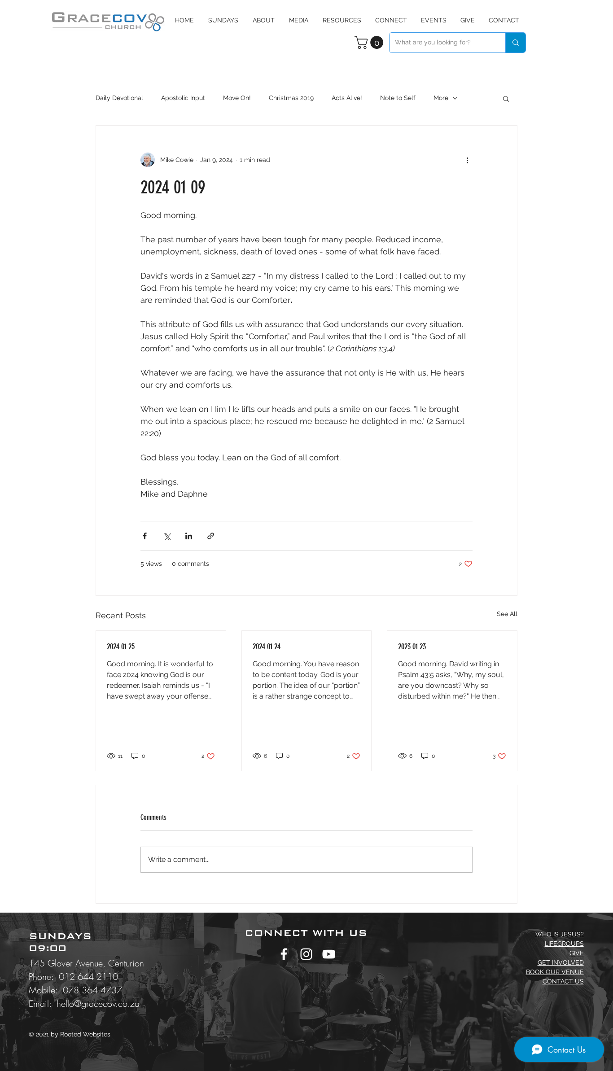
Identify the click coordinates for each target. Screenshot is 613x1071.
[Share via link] (210, 536)
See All (507, 613)
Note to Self (398, 97)
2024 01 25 (121, 646)
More (440, 97)
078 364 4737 (92, 990)
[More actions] (467, 159)
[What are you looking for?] (515, 42)
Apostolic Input (183, 97)
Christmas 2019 (291, 97)
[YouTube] (329, 954)
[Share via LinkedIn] (188, 536)
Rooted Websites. (86, 1034)
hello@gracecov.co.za (98, 1003)
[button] (298, 20)
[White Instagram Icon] (306, 954)
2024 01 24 (266, 646)
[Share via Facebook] (144, 536)
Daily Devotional (119, 97)
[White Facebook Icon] (284, 954)
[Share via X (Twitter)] (166, 536)
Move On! (237, 97)
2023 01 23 (412, 646)
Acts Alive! (347, 97)
